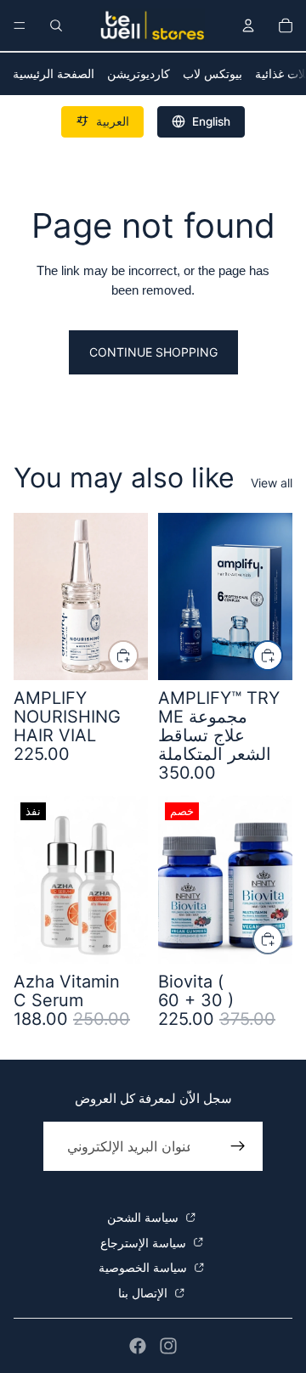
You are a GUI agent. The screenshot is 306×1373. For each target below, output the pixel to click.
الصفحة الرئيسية (53, 73)
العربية (112, 121)
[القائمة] (19, 25)
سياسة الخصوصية (144, 1267)
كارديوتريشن (138, 73)
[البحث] (56, 25)
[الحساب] (248, 25)
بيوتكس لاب (212, 73)
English (211, 121)
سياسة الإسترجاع (145, 1242)
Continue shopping (153, 352)
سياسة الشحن (144, 1217)
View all (271, 482)
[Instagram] (168, 1346)
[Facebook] (138, 1346)
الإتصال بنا (144, 1293)
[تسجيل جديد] (238, 1146)
